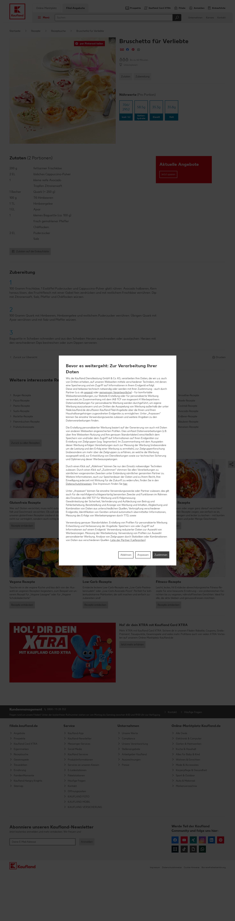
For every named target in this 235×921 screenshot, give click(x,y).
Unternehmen (195, 17)
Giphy (193, 849)
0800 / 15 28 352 (56, 709)
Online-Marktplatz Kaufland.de (196, 726)
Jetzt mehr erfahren (132, 644)
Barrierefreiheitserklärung (214, 867)
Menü (46, 17)
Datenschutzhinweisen (79, 483)
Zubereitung (142, 76)
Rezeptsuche (58, 30)
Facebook (175, 839)
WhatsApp (202, 849)
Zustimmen (160, 554)
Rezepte (35, 30)
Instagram (202, 839)
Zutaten (125, 76)
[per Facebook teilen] (127, 49)
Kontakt (221, 17)
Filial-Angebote (75, 8)
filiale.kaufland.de (23, 726)
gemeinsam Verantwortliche (115, 392)
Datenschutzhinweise (172, 867)
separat (88, 392)
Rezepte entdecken (22, 525)
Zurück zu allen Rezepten (25, 442)
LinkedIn (211, 839)
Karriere (210, 17)
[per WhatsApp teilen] (138, 49)
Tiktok (184, 849)
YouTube (184, 839)
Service (69, 726)
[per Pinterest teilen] (133, 49)
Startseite (14, 30)
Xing (193, 839)
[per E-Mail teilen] (122, 49)
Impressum (155, 867)
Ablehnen (125, 554)
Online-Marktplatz (46, 8)
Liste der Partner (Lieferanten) (128, 539)
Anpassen (143, 554)
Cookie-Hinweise (191, 867)
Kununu (175, 849)
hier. (125, 483)
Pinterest (220, 839)
